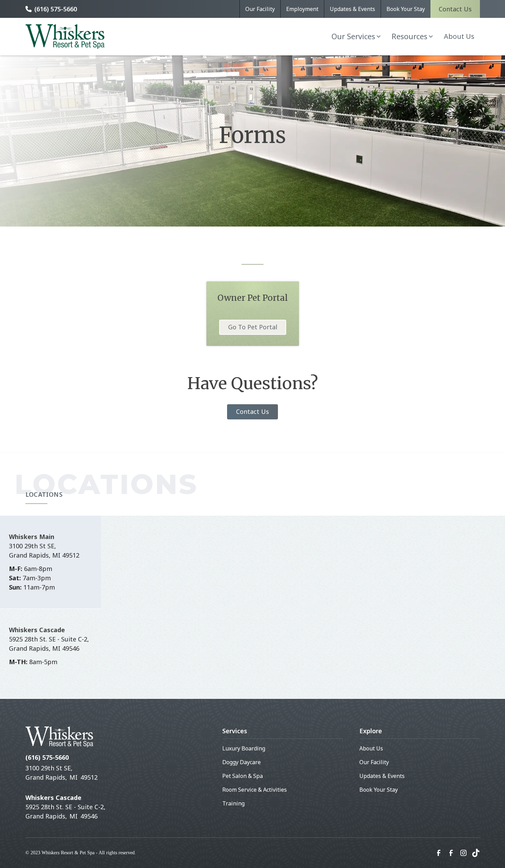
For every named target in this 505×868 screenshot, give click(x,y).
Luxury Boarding (243, 748)
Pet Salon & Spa (242, 776)
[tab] (50, 562)
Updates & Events (352, 9)
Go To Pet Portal (252, 327)
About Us (459, 36)
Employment (302, 9)
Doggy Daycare (241, 762)
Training (233, 803)
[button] (356, 36)
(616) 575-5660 (55, 9)
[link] (439, 853)
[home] (64, 36)
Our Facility (260, 9)
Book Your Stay (405, 9)
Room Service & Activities (254, 789)
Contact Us (455, 9)
